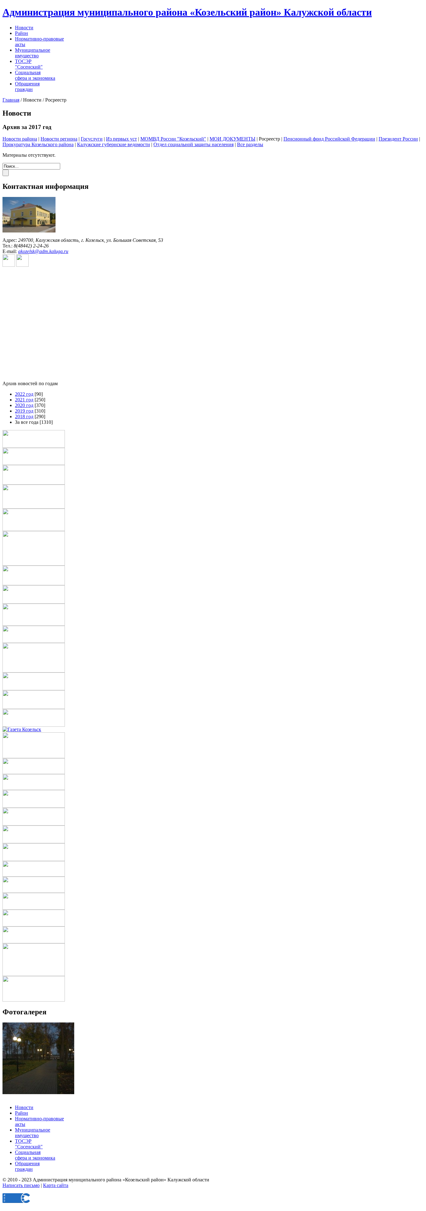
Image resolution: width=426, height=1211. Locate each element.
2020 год (24, 405)
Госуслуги (92, 138)
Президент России (398, 138)
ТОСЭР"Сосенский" (29, 64)
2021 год (24, 399)
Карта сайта (55, 1185)
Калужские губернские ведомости (113, 144)
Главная (10, 100)
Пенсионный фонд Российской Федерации (329, 138)
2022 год (24, 394)
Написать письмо (21, 1185)
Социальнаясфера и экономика (35, 75)
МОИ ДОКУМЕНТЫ (232, 138)
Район (21, 33)
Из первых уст (121, 138)
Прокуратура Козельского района (38, 144)
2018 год (24, 416)
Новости (24, 27)
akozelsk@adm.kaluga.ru (43, 251)
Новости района (19, 138)
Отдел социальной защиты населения (193, 144)
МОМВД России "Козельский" (173, 138)
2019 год (24, 411)
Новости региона (59, 138)
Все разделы (250, 144)
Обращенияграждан (27, 86)
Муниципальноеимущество (32, 52)
